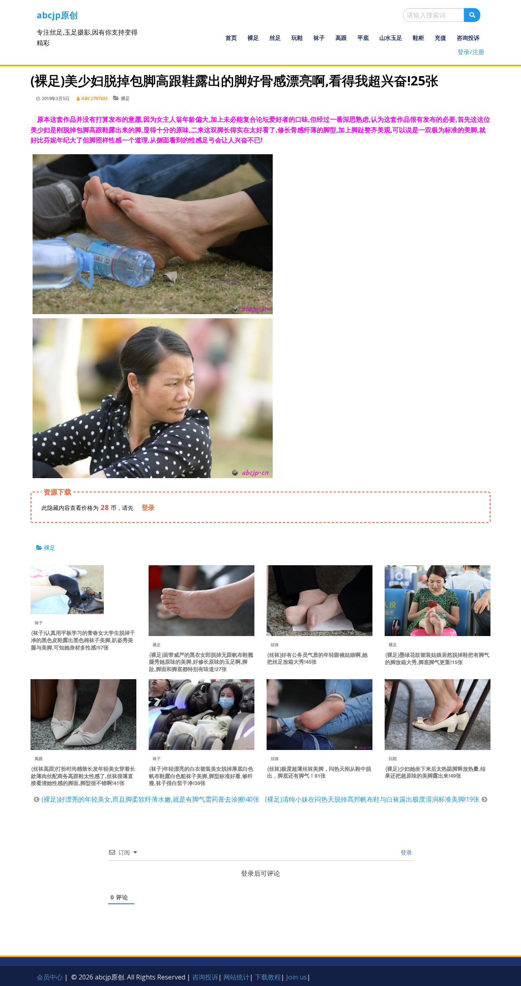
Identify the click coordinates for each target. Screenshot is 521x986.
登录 (405, 852)
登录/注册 (471, 52)
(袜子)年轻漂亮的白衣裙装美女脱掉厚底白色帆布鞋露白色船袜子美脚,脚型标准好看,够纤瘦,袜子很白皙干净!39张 (201, 776)
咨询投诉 (468, 38)
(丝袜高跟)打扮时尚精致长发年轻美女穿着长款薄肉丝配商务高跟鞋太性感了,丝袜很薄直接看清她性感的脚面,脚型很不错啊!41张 (83, 776)
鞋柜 (418, 38)
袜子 (319, 38)
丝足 (275, 38)
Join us (296, 977)
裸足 (253, 38)
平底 (363, 38)
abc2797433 (94, 98)
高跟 (341, 38)
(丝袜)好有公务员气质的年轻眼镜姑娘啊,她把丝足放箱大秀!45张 (317, 658)
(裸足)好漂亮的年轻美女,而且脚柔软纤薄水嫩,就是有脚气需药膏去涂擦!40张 (150, 799)
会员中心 (50, 977)
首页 (231, 38)
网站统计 (236, 977)
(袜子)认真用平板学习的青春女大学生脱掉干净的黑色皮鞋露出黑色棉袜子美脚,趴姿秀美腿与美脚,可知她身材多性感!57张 (83, 640)
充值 (440, 38)
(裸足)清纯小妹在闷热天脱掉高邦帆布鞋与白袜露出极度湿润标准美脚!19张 (372, 799)
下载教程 (268, 977)
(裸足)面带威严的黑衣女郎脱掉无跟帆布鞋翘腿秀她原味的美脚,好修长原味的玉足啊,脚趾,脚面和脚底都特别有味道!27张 (201, 662)
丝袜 (275, 644)
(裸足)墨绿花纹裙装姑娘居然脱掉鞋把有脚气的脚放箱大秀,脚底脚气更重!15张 (437, 658)
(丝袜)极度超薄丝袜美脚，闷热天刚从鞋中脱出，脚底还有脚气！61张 (319, 772)
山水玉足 (390, 38)
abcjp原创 (57, 15)
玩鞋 (297, 38)
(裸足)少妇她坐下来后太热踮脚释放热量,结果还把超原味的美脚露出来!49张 (435, 772)
